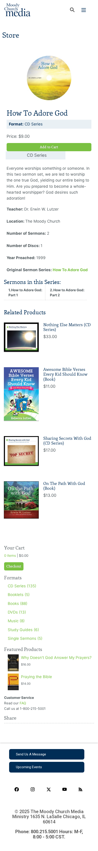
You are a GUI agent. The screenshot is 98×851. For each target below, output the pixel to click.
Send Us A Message (31, 754)
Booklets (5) (19, 594)
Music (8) (16, 621)
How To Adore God (70, 270)
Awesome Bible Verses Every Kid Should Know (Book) (65, 374)
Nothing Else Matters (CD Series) (67, 327)
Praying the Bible (36, 676)
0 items (10, 555)
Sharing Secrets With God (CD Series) (67, 441)
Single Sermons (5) (25, 638)
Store (10, 35)
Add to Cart (49, 147)
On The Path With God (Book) (64, 486)
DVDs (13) (17, 612)
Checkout (13, 566)
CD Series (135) (22, 586)
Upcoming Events (29, 767)
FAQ (23, 703)
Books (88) (17, 603)
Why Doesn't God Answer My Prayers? (56, 657)
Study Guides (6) (23, 629)
